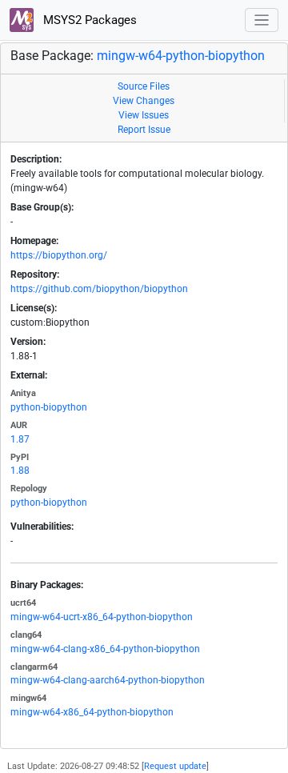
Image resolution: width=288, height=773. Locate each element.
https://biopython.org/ (58, 255)
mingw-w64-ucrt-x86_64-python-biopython (101, 617)
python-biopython (48, 407)
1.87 (20, 439)
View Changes (143, 100)
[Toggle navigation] (262, 20)
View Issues (143, 115)
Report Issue (144, 129)
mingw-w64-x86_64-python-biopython (92, 712)
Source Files (144, 86)
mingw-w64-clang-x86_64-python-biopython (105, 649)
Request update (175, 766)
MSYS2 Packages (88, 20)
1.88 (20, 470)
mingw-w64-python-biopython (181, 55)
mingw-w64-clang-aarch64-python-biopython (107, 680)
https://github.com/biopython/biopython (99, 288)
